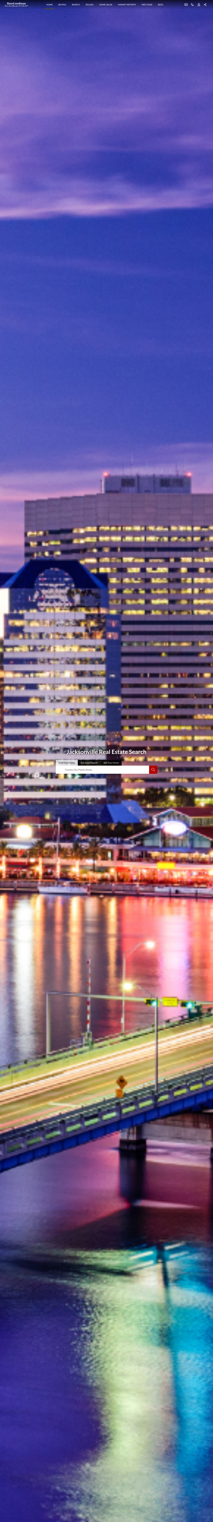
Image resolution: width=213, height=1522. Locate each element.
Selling (89, 4)
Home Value (105, 4)
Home (49, 4)
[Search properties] (153, 770)
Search (76, 4)
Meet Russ (147, 4)
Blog (160, 4)
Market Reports (127, 4)
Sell (111, 762)
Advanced (89, 762)
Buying (62, 4)
